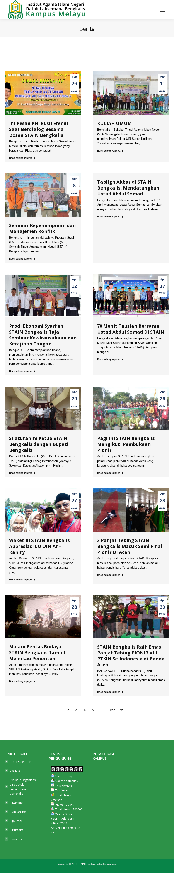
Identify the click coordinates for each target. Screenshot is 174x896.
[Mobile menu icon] (162, 10)
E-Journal (16, 821)
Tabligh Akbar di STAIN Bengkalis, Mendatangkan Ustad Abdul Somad (128, 188)
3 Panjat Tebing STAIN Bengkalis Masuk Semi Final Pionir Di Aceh (129, 546)
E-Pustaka (17, 830)
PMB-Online (18, 812)
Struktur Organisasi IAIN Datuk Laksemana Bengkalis (23, 787)
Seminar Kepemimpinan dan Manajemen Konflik (42, 228)
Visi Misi (15, 771)
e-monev (16, 839)
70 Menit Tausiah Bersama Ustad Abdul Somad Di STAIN (130, 329)
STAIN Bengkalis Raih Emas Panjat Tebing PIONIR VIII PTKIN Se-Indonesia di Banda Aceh (131, 656)
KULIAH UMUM (114, 123)
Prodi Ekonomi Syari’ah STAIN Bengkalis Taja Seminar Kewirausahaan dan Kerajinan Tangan (43, 335)
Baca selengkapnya (20, 158)
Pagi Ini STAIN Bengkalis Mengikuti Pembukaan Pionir (126, 444)
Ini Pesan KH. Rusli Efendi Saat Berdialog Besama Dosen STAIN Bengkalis (38, 129)
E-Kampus (17, 803)
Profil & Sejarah (20, 762)
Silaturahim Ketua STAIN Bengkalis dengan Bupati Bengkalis (38, 444)
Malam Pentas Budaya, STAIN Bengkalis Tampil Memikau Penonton (37, 652)
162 (112, 710)
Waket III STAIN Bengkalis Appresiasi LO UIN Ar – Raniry (39, 546)
